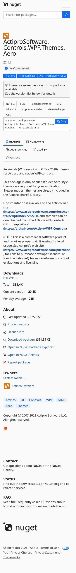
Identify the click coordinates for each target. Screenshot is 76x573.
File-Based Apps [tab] (56, 109)
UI (22, 400)
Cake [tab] (8, 115)
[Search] (66, 14)
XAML (61, 400)
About (34, 548)
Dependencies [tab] (18, 149)
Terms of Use (50, 548)
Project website (18, 324)
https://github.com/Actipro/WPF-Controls (35, 228)
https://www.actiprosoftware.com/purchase (37, 250)
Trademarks (11, 557)
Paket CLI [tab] (11, 109)
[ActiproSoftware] (7, 386)
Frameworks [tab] (36, 141)
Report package (19, 362)
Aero (9, 406)
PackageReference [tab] (41, 103)
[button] (61, 121)
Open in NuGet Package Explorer (31, 347)
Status (9, 478)
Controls (35, 400)
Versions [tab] (14, 157)
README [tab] (14, 141)
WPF (49, 400)
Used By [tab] (41, 149)
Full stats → (10, 278)
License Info (16, 332)
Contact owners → (14, 378)
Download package (21, 339)
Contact (10, 460)
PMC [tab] (22, 103)
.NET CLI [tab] (10, 103)
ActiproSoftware (23, 386)
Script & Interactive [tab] (31, 109)
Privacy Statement (47, 553)
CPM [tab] (59, 103)
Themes (22, 406)
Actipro (11, 400)
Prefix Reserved (19, 68)
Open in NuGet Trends (23, 355)
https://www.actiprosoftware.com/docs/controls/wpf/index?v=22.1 (36, 214)
